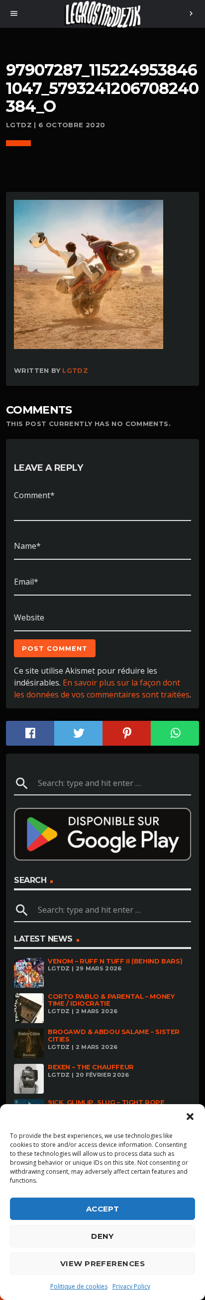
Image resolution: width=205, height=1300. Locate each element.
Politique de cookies (78, 1286)
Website (29, 617)
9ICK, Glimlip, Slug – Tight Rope (106, 1102)
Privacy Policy (131, 1286)
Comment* (34, 495)
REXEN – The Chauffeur (91, 1067)
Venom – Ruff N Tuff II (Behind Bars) (115, 961)
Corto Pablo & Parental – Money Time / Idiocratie (111, 1000)
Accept (102, 1208)
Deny (102, 1236)
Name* (27, 545)
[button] (190, 1117)
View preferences (102, 1263)
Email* (26, 581)
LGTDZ (75, 370)
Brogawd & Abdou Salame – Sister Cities (114, 1035)
